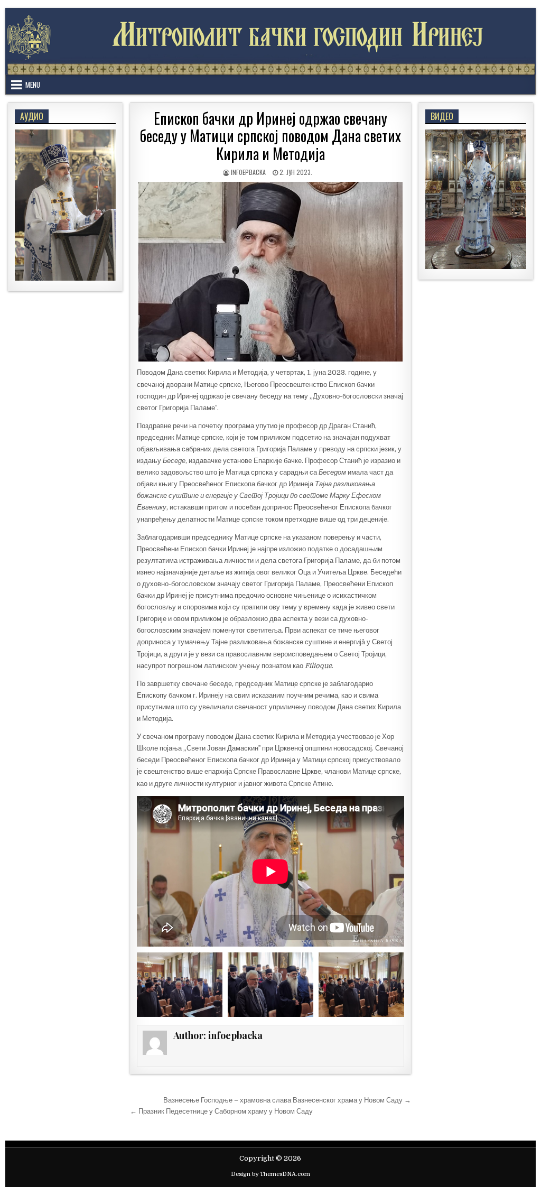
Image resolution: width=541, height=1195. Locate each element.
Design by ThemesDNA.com (270, 1174)
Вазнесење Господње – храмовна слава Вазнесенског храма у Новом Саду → (287, 1100)
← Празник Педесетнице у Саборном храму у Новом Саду (221, 1111)
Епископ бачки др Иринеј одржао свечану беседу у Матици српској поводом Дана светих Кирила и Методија (270, 135)
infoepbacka (248, 172)
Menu (32, 84)
